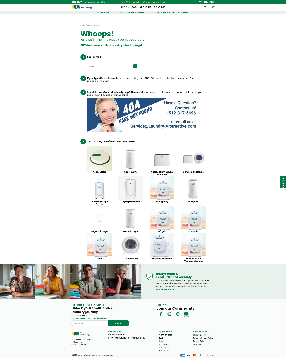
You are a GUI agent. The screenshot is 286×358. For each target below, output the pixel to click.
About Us (145, 7)
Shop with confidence (166, 289)
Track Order (165, 335)
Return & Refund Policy (203, 338)
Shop (124, 7)
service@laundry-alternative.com (96, 2)
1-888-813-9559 (116, 335)
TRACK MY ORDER (206, 2)
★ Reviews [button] (283, 182)
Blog (161, 341)
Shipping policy (199, 335)
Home (82, 25)
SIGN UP (119, 323)
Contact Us (164, 350)
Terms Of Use (199, 344)
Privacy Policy (199, 341)
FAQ (134, 7)
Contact (160, 7)
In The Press (164, 344)
